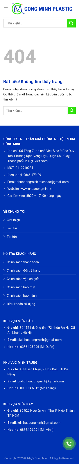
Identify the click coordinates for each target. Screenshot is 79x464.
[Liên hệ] (69, 444)
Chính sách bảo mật (21, 287)
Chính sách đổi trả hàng (23, 270)
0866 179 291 (33, 175)
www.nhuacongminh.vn (36, 189)
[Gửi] (71, 23)
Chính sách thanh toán (23, 262)
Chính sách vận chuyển (23, 279)
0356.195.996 (29, 347)
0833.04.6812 (29, 388)
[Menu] (5, 9)
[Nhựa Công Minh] (41, 8)
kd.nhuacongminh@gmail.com (39, 423)
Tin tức (12, 237)
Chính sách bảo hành (22, 296)
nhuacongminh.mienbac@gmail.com (43, 182)
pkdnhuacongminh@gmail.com (40, 340)
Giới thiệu (13, 220)
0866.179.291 (29, 430)
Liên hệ (12, 228)
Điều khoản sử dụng (21, 304)
